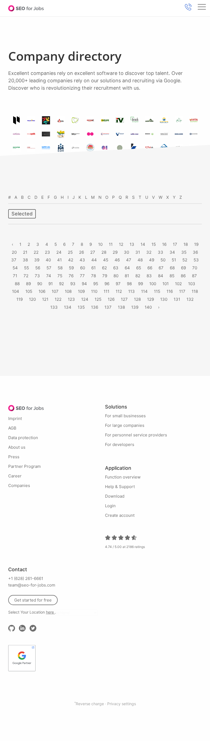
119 (19, 299)
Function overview (123, 477)
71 (15, 275)
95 (95, 283)
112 (119, 291)
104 (15, 291)
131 (177, 299)
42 (70, 259)
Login (110, 505)
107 (55, 291)
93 (72, 283)
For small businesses (125, 415)
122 (58, 299)
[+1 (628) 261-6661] (188, 7)
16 (164, 244)
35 (183, 252)
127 (124, 299)
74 (48, 275)
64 (127, 267)
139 (134, 307)
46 (117, 259)
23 (47, 252)
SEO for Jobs (26, 8)
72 (26, 275)
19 (196, 244)
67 (161, 267)
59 (71, 267)
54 (15, 267)
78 (93, 275)
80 (115, 275)
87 (194, 275)
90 (39, 283)
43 (82, 259)
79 (104, 275)
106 (42, 291)
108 (68, 291)
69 (183, 267)
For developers (119, 444)
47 (128, 259)
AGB (12, 428)
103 (191, 283)
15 (153, 244)
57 (48, 267)
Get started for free (33, 600)
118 (195, 291)
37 (13, 259)
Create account (120, 515)
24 (59, 252)
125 (98, 299)
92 (61, 283)
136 (94, 307)
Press (13, 456)
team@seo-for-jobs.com (31, 585)
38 (25, 259)
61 (93, 267)
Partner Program (24, 466)
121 (45, 299)
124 (84, 299)
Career (15, 476)
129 (150, 299)
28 (103, 252)
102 (178, 283)
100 (152, 283)
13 (132, 244)
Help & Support (120, 486)
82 (137, 275)
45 (105, 259)
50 (163, 259)
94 (84, 283)
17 (175, 244)
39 (36, 259)
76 (71, 275)
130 (163, 299)
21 (25, 252)
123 (71, 299)
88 (17, 283)
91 (50, 283)
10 (100, 244)
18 (185, 244)
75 (59, 275)
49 (151, 259)
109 (81, 291)
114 (144, 291)
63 (115, 267)
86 (183, 275)
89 (28, 283)
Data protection (23, 437)
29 (115, 252)
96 (106, 283)
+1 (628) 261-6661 (25, 578)
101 (165, 283)
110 (94, 291)
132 (190, 299)
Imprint (15, 418)
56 (37, 267)
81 (127, 275)
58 (60, 267)
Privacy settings (121, 703)
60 (82, 267)
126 (111, 299)
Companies (19, 485)
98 (129, 283)
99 (140, 283)
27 (92, 252)
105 (28, 291)
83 (149, 275)
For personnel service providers (136, 434)
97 (118, 283)
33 (160, 252)
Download (114, 496)
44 (94, 259)
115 (157, 291)
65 (138, 267)
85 (172, 275)
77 (82, 275)
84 (160, 275)
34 (172, 252)
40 (48, 259)
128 (137, 299)
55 (26, 267)
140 (148, 307)
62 (104, 267)
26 (81, 252)
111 (106, 291)
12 (121, 244)
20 (14, 252)
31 (137, 252)
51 (174, 259)
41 (59, 259)
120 (32, 299)
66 (149, 267)
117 (182, 291)
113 (131, 291)
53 (196, 259)
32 (148, 252)
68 (172, 267)
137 (108, 307)
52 (184, 259)
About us (16, 447)
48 (140, 259)
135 (81, 307)
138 (121, 307)
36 (195, 252)
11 (111, 244)
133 (54, 307)
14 (143, 244)
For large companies (124, 425)
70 (194, 267)
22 (36, 252)
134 (67, 307)
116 (170, 291)
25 (70, 252)
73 (37, 275)
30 (126, 252)
